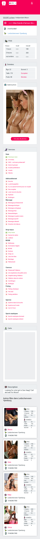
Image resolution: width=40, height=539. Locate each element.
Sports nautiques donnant (16, 316)
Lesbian (10, 238)
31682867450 (12, 435)
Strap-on (10, 254)
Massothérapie (12, 213)
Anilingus (11, 283)
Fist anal (10, 291)
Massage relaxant (13, 221)
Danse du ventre (13, 235)
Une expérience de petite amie (17, 273)
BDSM (10, 248)
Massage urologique (14, 208)
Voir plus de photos (20, 139)
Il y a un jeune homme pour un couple (19, 186)
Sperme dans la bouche (15, 302)
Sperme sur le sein (13, 305)
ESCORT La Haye (9, 18)
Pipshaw (10, 194)
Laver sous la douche (14, 192)
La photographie (13, 184)
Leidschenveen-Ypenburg (17, 33)
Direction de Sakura (14, 224)
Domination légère (13, 246)
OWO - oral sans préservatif (16, 162)
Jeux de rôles (12, 256)
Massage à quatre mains (15, 216)
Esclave (10, 251)
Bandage (11, 259)
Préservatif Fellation (14, 270)
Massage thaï (12, 211)
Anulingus (11, 197)
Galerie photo (11, 85)
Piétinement (11, 262)
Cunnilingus (11, 281)
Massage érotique (13, 205)
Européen (24, 73)
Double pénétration (14, 167)
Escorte (10, 181)
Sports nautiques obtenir (15, 319)
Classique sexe (12, 157)
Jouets (10, 170)
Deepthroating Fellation (15, 275)
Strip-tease (11, 232)
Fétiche (10, 173)
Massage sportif (13, 219)
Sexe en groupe (13, 165)
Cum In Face (12, 308)
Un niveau (11, 159)
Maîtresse (11, 243)
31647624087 (12, 29)
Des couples (12, 189)
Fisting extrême (12, 294)
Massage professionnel (15, 203)
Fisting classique (13, 289)
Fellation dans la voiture (15, 278)
